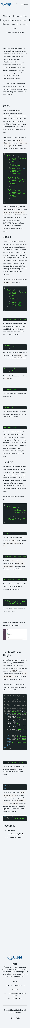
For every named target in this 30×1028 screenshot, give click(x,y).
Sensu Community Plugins (15, 834)
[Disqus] (15, 872)
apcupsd (16, 684)
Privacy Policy (15, 1018)
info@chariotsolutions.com (15, 985)
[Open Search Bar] (17, 4)
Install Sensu (11, 830)
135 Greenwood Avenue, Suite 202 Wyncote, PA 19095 (15, 995)
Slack (4, 491)
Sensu (5, 110)
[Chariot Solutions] (6, 4)
